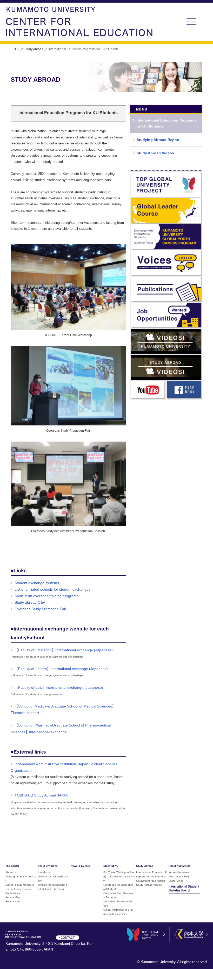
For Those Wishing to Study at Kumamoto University (118, 876)
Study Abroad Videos (149, 884)
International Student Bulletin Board (184, 888)
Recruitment (12, 901)
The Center (12, 865)
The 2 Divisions (48, 865)
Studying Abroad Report (150, 880)
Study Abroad (33, 49)
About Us (11, 872)
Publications (12, 893)
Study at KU (110, 865)
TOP (16, 49)
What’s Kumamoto (179, 872)
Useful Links (176, 880)
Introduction (45, 872)
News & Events (80, 865)
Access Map (12, 897)
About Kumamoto (179, 865)
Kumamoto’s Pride (179, 876)
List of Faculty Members (19, 884)
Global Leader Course (18, 889)
